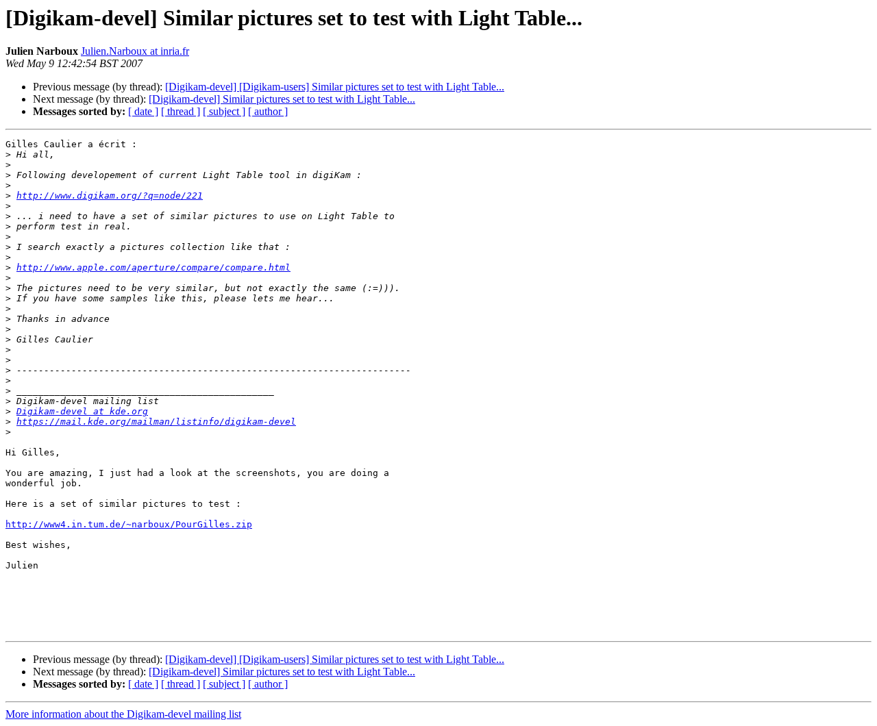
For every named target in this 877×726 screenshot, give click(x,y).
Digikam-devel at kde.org (82, 411)
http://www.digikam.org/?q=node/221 (109, 195)
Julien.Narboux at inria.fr (135, 51)
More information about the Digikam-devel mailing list (123, 714)
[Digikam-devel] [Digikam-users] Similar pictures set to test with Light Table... (334, 86)
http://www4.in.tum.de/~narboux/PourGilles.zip (128, 524)
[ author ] (268, 111)
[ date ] (143, 111)
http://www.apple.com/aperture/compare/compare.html (153, 267)
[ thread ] (180, 111)
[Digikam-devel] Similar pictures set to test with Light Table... (282, 99)
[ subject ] (224, 111)
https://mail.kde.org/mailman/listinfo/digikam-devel (156, 421)
